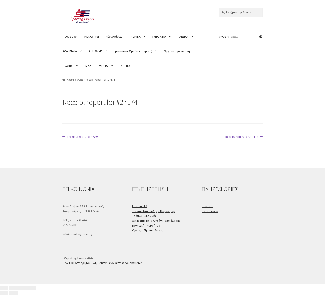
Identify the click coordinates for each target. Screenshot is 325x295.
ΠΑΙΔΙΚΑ (182, 36)
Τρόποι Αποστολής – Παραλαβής (153, 211)
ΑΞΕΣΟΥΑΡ (95, 51)
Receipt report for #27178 (241, 137)
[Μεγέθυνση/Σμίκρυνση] (4, 288)
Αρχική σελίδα (75, 79)
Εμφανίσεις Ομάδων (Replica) (132, 51)
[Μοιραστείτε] (22, 288)
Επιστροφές (140, 206)
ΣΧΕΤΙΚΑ (125, 66)
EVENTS (103, 66)
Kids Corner (91, 36)
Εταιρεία (207, 206)
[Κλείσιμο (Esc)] (31, 288)
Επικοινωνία (210, 211)
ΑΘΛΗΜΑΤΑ (69, 51)
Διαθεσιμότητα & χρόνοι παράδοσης (156, 220)
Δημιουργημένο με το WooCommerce (117, 263)
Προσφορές (70, 36)
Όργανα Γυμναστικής (177, 51)
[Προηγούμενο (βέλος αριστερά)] (4, 293)
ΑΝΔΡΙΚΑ (135, 36)
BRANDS (67, 66)
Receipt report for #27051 (83, 137)
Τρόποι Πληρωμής (144, 216)
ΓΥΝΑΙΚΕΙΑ (159, 36)
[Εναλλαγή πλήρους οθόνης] (13, 288)
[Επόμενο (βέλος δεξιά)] (13, 293)
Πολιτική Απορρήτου (146, 225)
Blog (88, 66)
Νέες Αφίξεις (114, 36)
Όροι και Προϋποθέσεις (147, 230)
